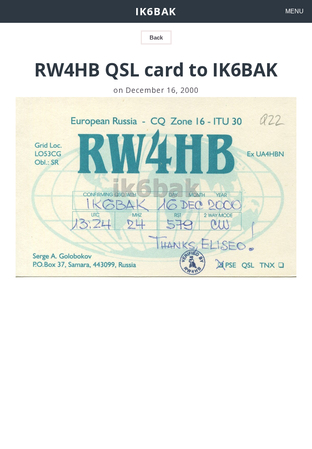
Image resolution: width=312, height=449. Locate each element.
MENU (294, 11)
